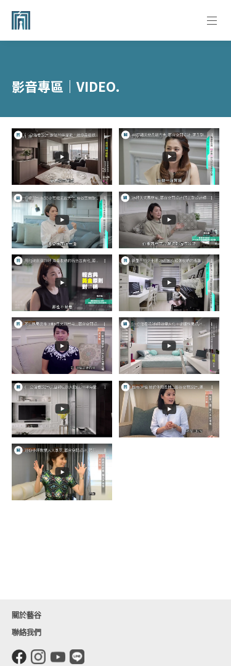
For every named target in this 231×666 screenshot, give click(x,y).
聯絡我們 (26, 633)
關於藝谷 (26, 615)
